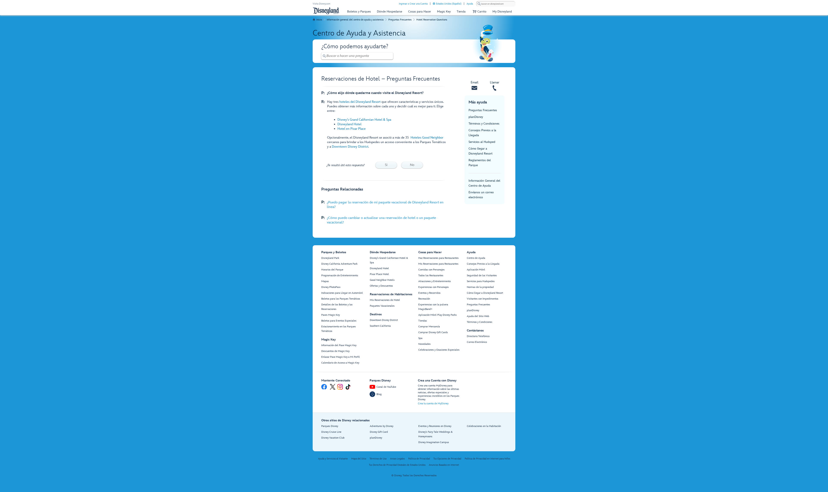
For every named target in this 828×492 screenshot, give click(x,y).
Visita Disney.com (321, 3)
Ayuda (470, 3)
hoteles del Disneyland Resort (360, 102)
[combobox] (495, 4)
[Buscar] (479, 4)
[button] (479, 11)
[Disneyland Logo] (326, 10)
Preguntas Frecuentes (400, 19)
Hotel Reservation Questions (431, 19)
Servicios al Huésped (482, 142)
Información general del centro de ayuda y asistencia (355, 19)
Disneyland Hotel (349, 124)
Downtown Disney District (350, 147)
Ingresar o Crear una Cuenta (413, 3)
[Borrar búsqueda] (390, 56)
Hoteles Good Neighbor (427, 138)
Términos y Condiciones (484, 123)
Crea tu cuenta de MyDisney (433, 403)
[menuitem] (434, 3)
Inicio (319, 19)
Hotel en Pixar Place (351, 129)
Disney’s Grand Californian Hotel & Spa (364, 120)
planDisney (476, 117)
